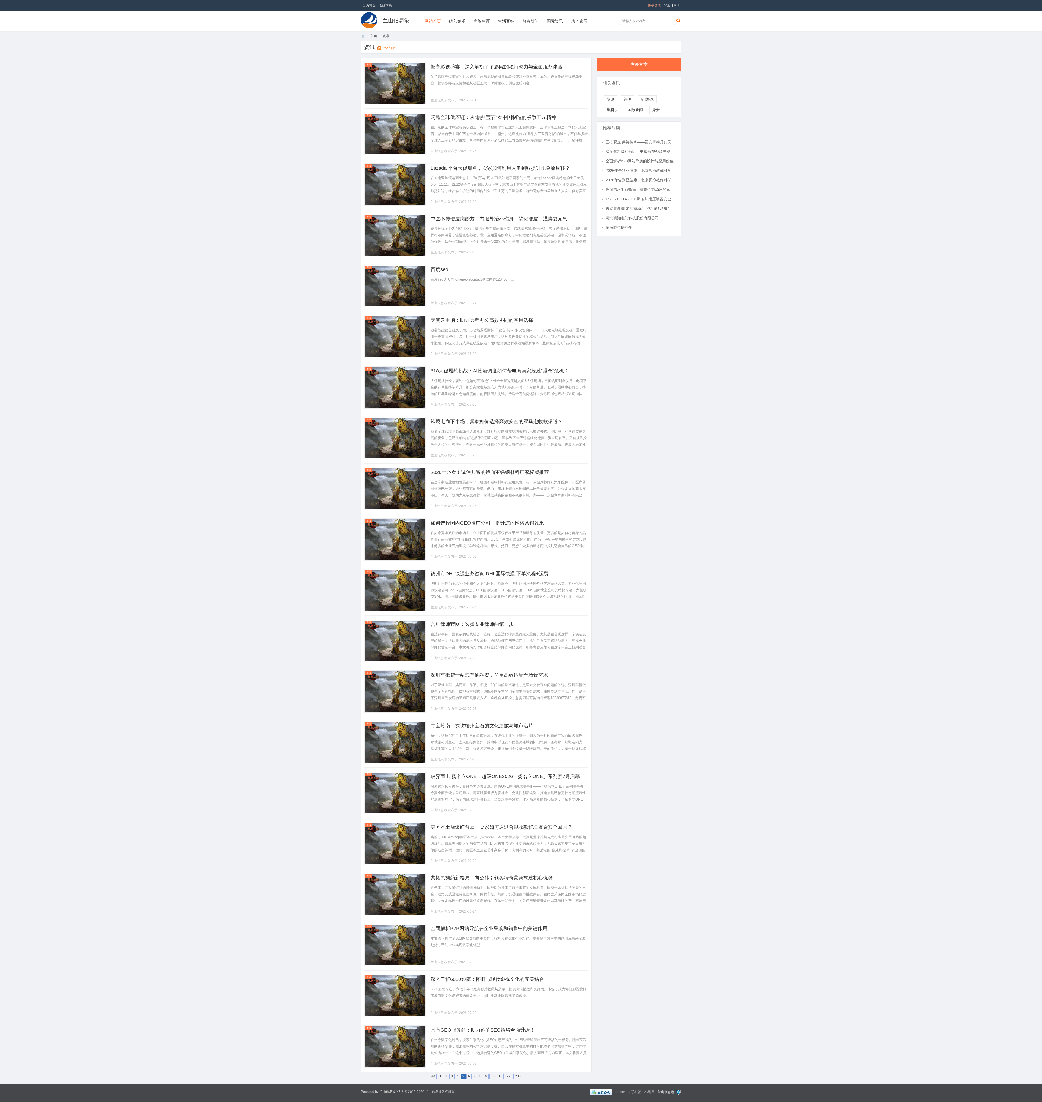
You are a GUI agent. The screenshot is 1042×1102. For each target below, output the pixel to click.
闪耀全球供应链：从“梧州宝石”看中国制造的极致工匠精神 (493, 117)
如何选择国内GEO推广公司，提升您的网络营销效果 (487, 523)
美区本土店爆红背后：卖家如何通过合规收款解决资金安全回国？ (501, 827)
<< (433, 1076)
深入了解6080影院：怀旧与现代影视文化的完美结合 (487, 979)
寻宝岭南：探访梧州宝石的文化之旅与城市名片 (482, 725)
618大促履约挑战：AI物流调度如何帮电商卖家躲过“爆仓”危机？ (500, 371)
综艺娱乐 (457, 21)
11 (500, 1076)
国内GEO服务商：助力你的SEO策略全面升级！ (483, 1030)
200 (518, 1076)
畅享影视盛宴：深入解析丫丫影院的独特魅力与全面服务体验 (497, 66)
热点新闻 (530, 21)
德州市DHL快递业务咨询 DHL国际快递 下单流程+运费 (490, 573)
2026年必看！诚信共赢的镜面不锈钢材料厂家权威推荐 (490, 472)
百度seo (439, 269)
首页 (363, 36)
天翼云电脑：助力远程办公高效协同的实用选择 (482, 320)
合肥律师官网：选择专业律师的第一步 (472, 624)
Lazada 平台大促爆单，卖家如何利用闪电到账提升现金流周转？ (500, 168)
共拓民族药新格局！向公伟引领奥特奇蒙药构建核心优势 (492, 878)
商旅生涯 (482, 21)
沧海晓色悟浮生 (619, 227)
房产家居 (579, 21)
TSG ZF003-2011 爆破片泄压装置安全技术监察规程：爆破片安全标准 (641, 199)
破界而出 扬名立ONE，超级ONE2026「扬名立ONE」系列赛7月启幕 (505, 776)
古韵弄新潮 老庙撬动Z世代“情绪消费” (637, 208)
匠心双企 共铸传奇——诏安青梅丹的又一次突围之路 (641, 142)
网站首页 (433, 21)
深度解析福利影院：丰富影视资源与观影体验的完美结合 (641, 151)
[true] (678, 20)
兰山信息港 (396, 20)
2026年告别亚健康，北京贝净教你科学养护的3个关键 (641, 170)
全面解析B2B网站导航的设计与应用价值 (640, 161)
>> (508, 1076)
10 (493, 1076)
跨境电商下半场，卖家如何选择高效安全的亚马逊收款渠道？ (497, 421)
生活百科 (506, 21)
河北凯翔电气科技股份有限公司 (632, 218)
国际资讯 (555, 21)
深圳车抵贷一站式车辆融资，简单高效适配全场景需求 (489, 675)
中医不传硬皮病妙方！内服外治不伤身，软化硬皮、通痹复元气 (499, 218)
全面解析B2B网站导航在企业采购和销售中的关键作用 (489, 928)
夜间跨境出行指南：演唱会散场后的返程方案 (641, 189)
